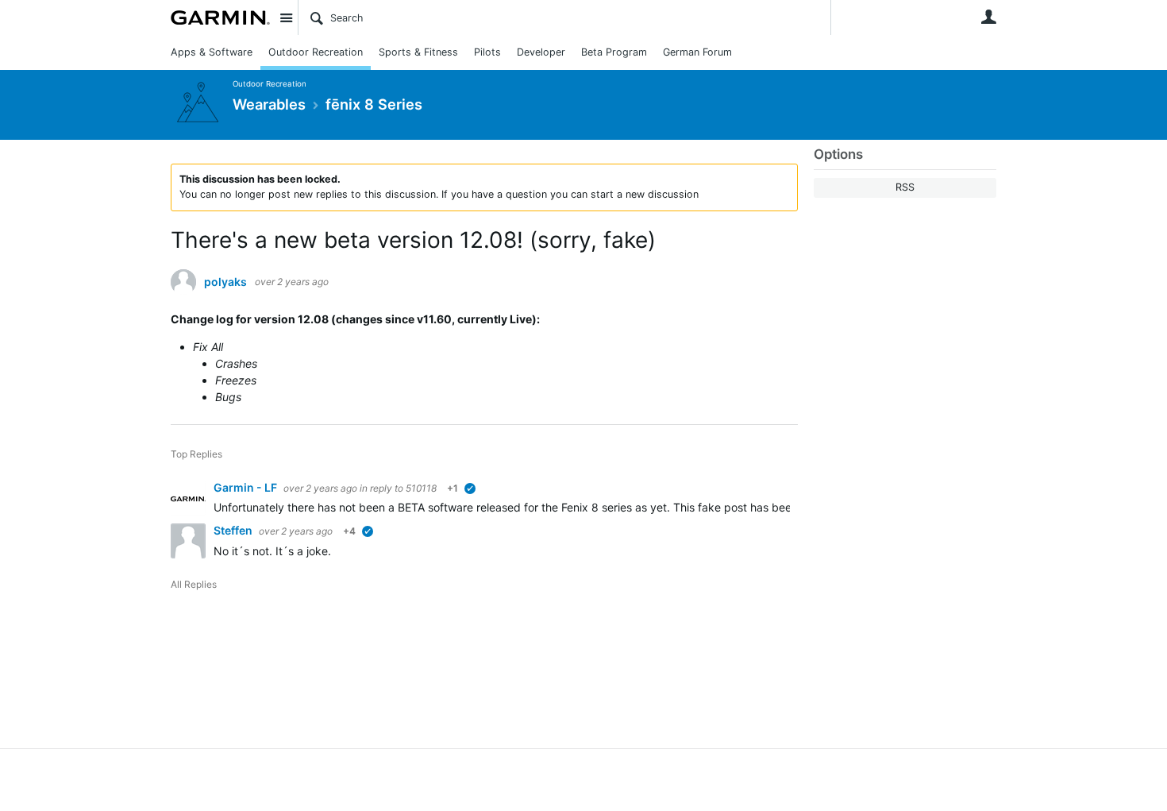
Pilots (487, 52)
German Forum (697, 52)
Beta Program (614, 52)
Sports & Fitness (418, 52)
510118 (421, 488)
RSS (905, 187)
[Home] (220, 17)
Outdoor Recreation (315, 52)
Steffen (234, 530)
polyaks (225, 282)
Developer (541, 52)
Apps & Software (211, 52)
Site (286, 17)
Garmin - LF (246, 487)
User (988, 17)
